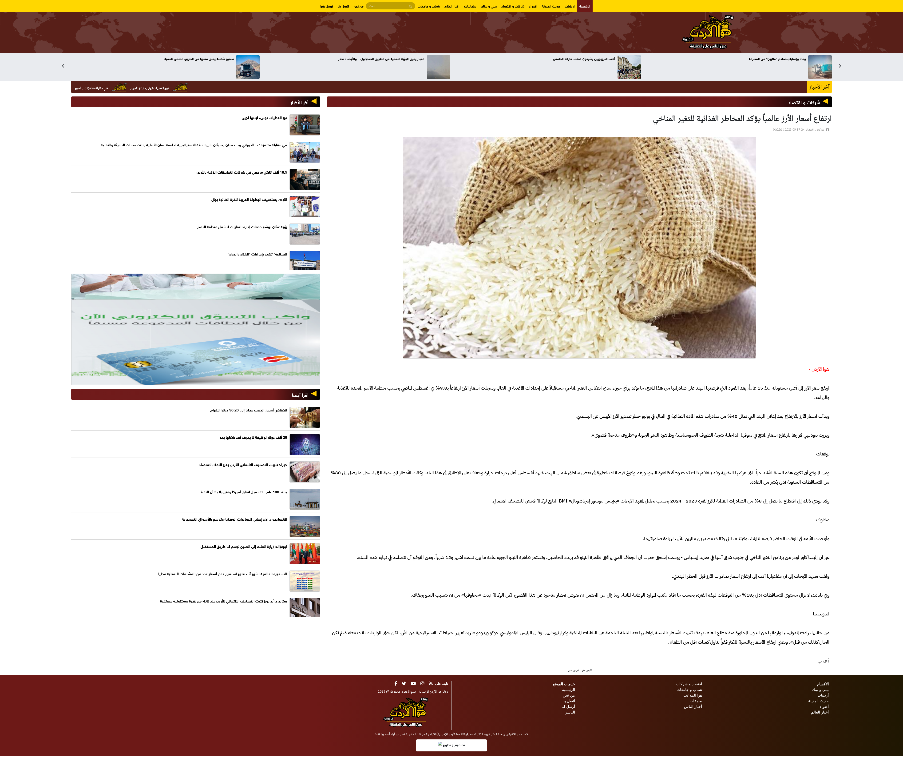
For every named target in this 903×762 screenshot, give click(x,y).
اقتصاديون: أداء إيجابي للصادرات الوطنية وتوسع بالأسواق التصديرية (234, 518)
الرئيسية (584, 6)
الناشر (570, 712)
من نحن (359, 6)
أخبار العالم (451, 6)
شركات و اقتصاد (512, 6)
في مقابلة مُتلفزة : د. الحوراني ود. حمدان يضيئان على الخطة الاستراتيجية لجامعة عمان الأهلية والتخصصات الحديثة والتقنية (109, 88)
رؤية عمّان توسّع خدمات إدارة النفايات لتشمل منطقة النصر (242, 226)
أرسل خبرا (326, 6)
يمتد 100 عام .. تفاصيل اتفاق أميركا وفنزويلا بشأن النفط (243, 491)
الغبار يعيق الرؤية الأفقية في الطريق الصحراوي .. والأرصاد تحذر (763, 58)
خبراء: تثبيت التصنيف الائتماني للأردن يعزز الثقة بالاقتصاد (194, 58)
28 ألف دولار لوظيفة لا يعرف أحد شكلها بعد (253, 437)
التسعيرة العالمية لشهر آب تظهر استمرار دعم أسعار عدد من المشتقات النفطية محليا (222, 573)
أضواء (824, 706)
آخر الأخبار (299, 102)
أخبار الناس (693, 706)
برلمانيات (470, 6)
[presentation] (63, 66)
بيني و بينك (489, 6)
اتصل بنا (343, 6)
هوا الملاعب (692, 695)
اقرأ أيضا (300, 394)
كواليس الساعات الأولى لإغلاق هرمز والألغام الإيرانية (388, 58)
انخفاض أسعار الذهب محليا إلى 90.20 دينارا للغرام (248, 409)
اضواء (533, 6)
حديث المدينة (551, 6)
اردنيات (570, 6)
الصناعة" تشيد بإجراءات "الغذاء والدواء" (257, 253)
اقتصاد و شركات (689, 684)
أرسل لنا (568, 706)
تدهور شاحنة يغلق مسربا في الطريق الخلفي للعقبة (580, 58)
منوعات (696, 700)
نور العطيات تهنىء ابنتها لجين (230, 88)
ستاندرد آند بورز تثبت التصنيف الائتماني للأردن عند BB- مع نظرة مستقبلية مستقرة (223, 600)
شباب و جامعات (429, 6)
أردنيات (823, 695)
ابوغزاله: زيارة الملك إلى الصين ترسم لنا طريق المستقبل (244, 546)
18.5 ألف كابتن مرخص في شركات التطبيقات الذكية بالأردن (242, 171)
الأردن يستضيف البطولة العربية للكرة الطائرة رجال (249, 199)
